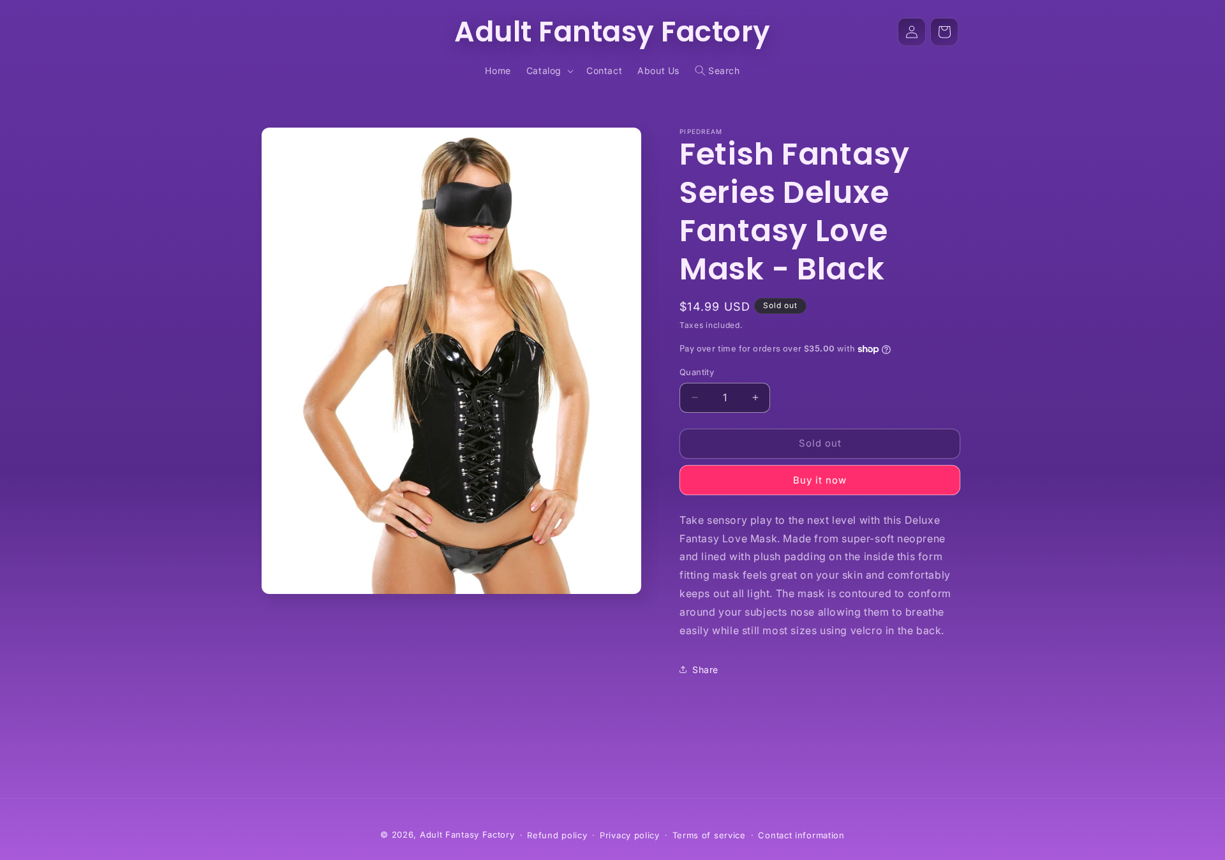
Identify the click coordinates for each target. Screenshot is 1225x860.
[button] (549, 70)
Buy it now (820, 480)
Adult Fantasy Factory (467, 834)
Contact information (801, 835)
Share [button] (705, 669)
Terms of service (709, 835)
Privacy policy (630, 835)
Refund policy (557, 835)
